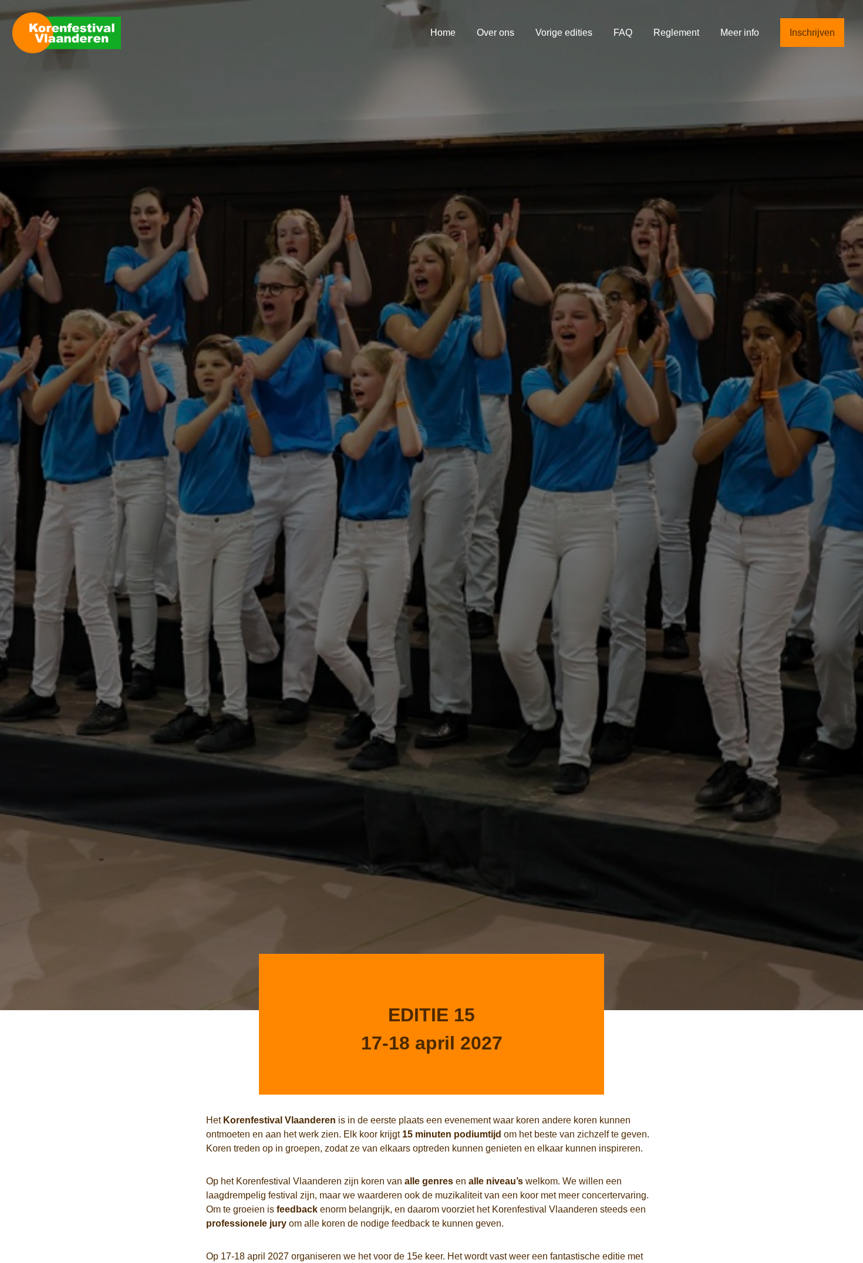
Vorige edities (565, 33)
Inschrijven (812, 33)
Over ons (497, 33)
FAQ (624, 33)
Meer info (740, 33)
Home (444, 33)
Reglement (677, 33)
